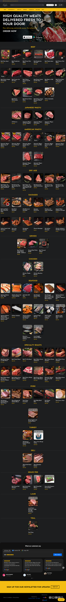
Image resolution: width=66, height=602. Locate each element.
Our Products (11, 9)
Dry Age (33, 171)
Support (25, 9)
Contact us (31, 9)
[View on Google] (6, 570)
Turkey (33, 427)
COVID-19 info (40, 1)
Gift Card (38, 9)
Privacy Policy (54, 1)
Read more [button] (6, 567)
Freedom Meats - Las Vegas (34, 598)
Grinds (33, 236)
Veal (33, 518)
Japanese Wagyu (33, 108)
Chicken (33, 259)
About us (19, 9)
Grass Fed (33, 472)
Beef (33, 47)
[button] (3, 568)
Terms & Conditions (48, 1)
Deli (33, 450)
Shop (5, 9)
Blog (43, 9)
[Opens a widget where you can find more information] (61, 599)
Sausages (33, 195)
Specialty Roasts (33, 345)
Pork (33, 386)
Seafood (33, 281)
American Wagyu (33, 129)
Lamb (33, 494)
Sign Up (55, 587)
